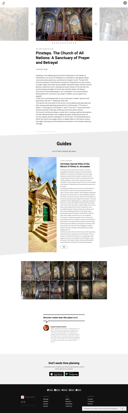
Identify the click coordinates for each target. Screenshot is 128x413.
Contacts (45, 406)
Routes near (46, 49)
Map (37, 49)
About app (45, 399)
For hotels (90, 399)
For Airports (91, 401)
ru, (45, 69)
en (46, 69)
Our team (45, 403)
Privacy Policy (68, 403)
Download (45, 401)
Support (67, 399)
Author (40, 49)
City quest (90, 403)
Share (52, 49)
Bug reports (68, 401)
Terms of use (68, 406)
